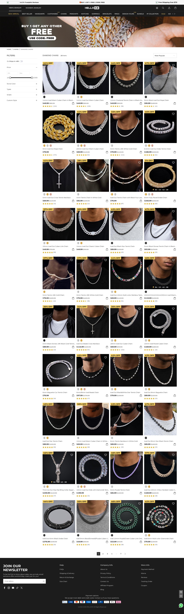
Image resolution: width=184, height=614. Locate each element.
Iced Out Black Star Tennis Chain (122, 246)
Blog (102, 589)
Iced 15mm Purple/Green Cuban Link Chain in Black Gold (126, 538)
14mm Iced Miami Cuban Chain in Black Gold (59, 100)
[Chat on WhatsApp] (181, 605)
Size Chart (63, 581)
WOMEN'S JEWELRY (33, 8)
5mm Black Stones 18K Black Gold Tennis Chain (59, 344)
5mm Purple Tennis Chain (120, 490)
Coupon (144, 585)
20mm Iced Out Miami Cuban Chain (90, 149)
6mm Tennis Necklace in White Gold (124, 441)
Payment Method (147, 569)
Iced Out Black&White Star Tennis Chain (125, 392)
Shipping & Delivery (67, 573)
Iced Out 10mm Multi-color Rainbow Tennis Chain (126, 295)
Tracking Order (146, 581)
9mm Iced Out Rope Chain (53, 149)
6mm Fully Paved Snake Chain (155, 197)
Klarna (143, 573)
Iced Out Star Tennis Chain (52, 441)
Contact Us (104, 581)
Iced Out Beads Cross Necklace (88, 344)
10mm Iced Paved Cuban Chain (156, 344)
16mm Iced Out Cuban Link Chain (55, 246)
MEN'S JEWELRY (15, 8)
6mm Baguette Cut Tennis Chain (55, 392)
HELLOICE (90, 607)
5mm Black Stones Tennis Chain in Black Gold (160, 246)
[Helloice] (92, 7)
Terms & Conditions (107, 577)
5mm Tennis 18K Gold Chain (53, 295)
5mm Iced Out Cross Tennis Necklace (56, 197)
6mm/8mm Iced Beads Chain (87, 392)
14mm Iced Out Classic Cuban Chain (90, 246)
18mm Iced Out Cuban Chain (121, 344)
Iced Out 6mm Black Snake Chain (55, 538)
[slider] (10, 78)
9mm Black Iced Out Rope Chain (156, 100)
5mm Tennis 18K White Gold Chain (123, 149)
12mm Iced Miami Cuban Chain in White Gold (92, 441)
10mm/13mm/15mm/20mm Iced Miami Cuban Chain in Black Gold (160, 295)
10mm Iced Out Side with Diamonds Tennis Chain (92, 490)
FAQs (62, 569)
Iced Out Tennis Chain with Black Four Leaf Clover (126, 197)
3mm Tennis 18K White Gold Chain (89, 295)
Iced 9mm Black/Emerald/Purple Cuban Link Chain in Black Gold (92, 538)
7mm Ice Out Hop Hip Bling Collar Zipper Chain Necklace (59, 490)
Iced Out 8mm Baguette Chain (155, 392)
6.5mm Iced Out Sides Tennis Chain (157, 149)
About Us (103, 569)
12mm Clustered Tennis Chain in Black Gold (126, 100)
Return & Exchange (67, 577)
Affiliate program (106, 585)
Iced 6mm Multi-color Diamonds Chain (158, 538)
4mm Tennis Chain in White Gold (88, 197)
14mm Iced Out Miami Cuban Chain (90, 100)
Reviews (144, 577)
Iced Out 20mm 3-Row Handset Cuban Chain (160, 490)
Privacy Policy (105, 573)
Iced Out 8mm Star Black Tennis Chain (158, 441)
